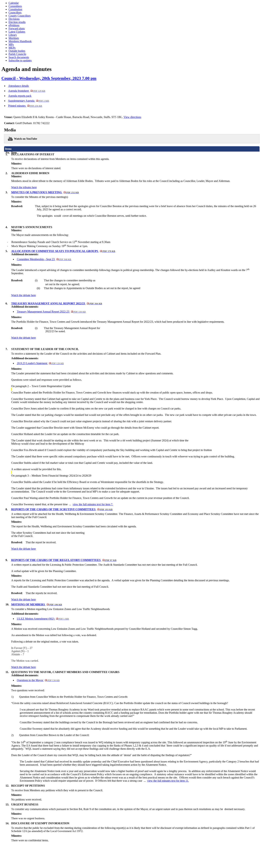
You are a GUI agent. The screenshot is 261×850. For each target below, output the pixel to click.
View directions (132, 117)
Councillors (15, 12)
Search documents (19, 57)
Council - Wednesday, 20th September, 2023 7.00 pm (48, 78)
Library (13, 34)
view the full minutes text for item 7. (93, 504)
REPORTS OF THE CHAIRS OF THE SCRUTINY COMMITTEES (62, 509)
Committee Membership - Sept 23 (44, 259)
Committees (15, 6)
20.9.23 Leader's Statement (40, 363)
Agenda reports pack (19, 95)
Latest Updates (17, 31)
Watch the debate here (23, 295)
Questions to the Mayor (38, 680)
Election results (17, 22)
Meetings (14, 38)
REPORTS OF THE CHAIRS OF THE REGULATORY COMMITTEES (63, 560)
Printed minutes (25, 105)
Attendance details (18, 85)
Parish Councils (17, 54)
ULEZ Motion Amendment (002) (43, 618)
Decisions (14, 18)
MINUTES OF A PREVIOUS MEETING (45, 192)
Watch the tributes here (24, 187)
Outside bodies (17, 50)
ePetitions (14, 25)
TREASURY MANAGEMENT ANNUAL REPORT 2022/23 (56, 303)
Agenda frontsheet (26, 90)
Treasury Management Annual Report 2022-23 (51, 311)
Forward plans (17, 28)
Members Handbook (20, 41)
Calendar (14, 2)
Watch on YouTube (25, 138)
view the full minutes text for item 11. (168, 780)
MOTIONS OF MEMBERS (36, 604)
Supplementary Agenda (28, 100)
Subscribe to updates (20, 60)
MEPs (12, 47)
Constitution (15, 9)
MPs (11, 44)
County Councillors (20, 15)
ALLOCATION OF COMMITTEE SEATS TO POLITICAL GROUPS (63, 251)
